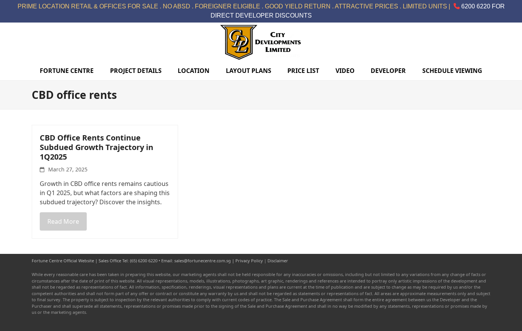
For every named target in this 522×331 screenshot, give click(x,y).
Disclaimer (277, 260)
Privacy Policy (249, 260)
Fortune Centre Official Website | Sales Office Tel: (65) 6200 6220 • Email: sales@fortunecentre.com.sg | (133, 260)
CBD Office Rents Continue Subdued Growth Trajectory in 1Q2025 (96, 147)
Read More (63, 221)
